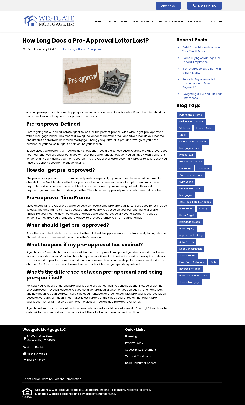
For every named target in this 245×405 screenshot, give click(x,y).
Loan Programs (117, 21)
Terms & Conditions (138, 356)
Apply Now (168, 6)
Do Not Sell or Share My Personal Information (51, 379)
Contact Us (214, 21)
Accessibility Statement (140, 350)
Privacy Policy (134, 343)
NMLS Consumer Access (140, 363)
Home (98, 21)
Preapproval (94, 49)
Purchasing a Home (74, 49)
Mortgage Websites (48, 394)
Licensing (131, 336)
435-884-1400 (206, 6)
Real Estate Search (170, 21)
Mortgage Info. (143, 21)
